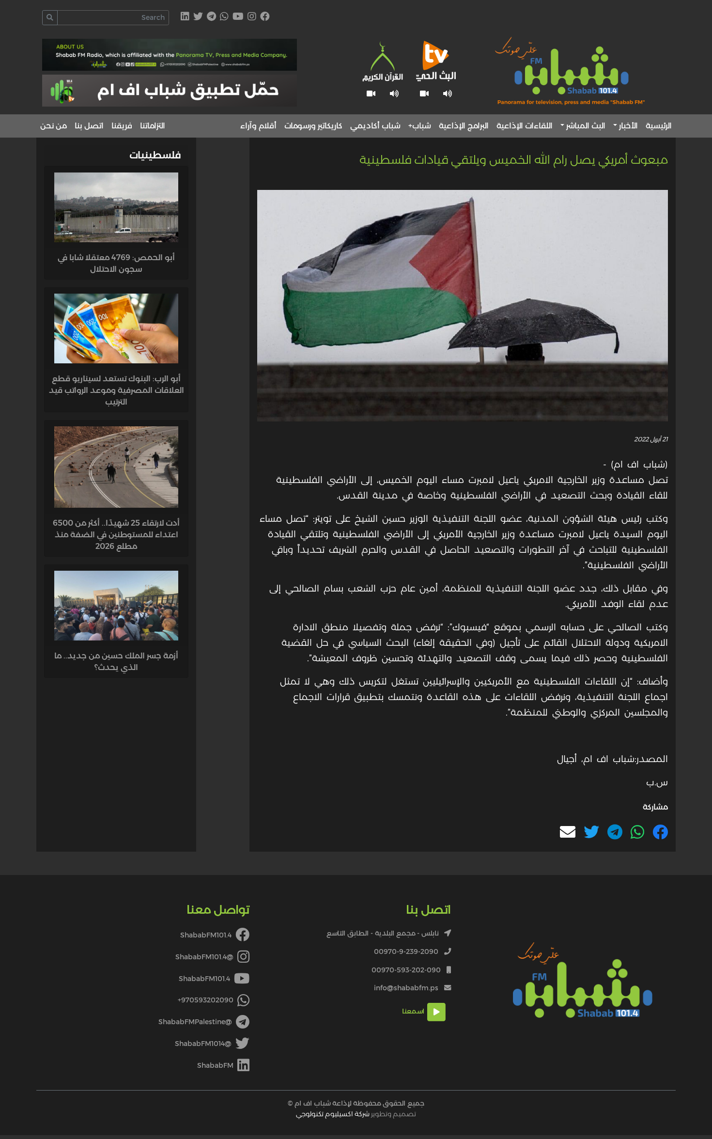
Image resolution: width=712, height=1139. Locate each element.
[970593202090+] (224, 17)
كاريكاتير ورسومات (313, 125)
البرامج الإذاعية (464, 125)
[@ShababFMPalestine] (211, 17)
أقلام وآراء (258, 125)
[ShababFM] (185, 17)
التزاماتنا (152, 125)
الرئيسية (659, 125)
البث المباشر (585, 125)
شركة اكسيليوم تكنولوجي (333, 1113)
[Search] (50, 17)
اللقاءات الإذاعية (524, 125)
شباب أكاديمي (375, 125)
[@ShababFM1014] (198, 17)
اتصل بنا (89, 125)
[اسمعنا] (447, 93)
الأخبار (628, 125)
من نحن (53, 125)
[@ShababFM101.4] (252, 17)
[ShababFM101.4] (265, 17)
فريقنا (121, 125)
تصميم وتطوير (356, 1113)
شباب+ (419, 125)
